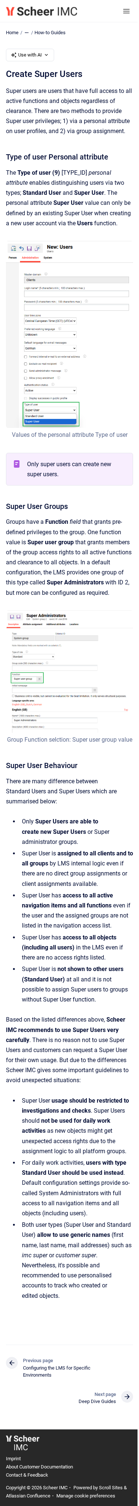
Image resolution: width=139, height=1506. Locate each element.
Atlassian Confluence (28, 1496)
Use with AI (30, 55)
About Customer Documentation (39, 1467)
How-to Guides (50, 32)
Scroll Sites (111, 1487)
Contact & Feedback (27, 1475)
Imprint (13, 1458)
